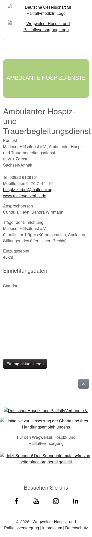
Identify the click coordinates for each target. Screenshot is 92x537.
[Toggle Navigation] (10, 44)
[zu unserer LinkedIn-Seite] (75, 500)
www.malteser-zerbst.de (24, 196)
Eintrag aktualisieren (25, 364)
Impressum (52, 528)
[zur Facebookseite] (16, 500)
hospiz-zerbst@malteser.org (28, 189)
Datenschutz (76, 528)
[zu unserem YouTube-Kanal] (36, 500)
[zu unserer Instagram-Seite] (56, 500)
